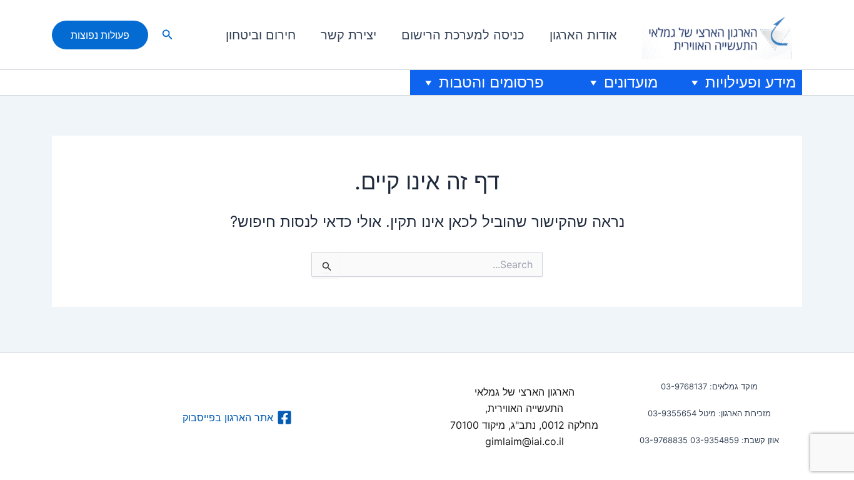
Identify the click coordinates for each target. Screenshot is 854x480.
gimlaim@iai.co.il (524, 441)
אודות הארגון (583, 35)
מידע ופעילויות (750, 82)
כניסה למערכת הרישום (463, 35)
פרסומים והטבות (491, 82)
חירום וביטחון (261, 35)
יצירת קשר (348, 35)
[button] (166, 34)
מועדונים (631, 82)
